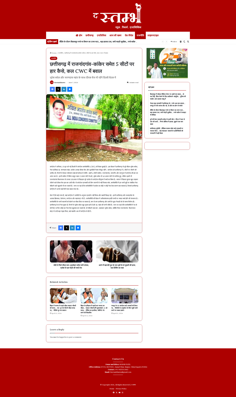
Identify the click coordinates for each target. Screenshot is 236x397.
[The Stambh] (118, 15)
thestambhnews (59, 82)
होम (80, 35)
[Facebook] (52, 89)
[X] (58, 89)
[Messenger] (69, 89)
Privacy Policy (121, 389)
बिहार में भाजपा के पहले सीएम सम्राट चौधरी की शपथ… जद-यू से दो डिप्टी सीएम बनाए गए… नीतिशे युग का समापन (63, 308)
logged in (62, 337)
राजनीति (140, 35)
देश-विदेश (129, 35)
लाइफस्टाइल (153, 35)
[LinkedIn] (63, 89)
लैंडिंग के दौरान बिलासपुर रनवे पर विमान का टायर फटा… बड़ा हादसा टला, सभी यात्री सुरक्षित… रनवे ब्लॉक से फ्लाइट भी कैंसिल (104, 41)
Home (53, 53)
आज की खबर (115, 35)
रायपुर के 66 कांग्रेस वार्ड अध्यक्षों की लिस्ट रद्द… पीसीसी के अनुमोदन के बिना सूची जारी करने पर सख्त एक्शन (124, 308)
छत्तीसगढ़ (90, 35)
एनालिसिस (101, 35)
